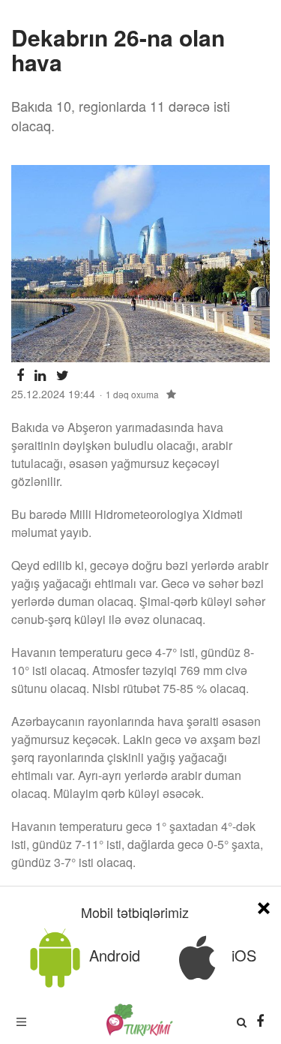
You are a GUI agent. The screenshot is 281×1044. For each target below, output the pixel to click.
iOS (241, 955)
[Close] (264, 906)
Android (112, 955)
